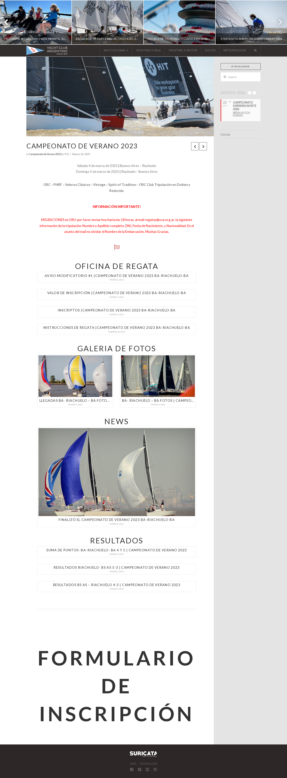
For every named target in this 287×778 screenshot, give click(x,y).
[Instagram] (155, 769)
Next (278, 22)
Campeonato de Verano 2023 (45, 154)
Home (133, 763)
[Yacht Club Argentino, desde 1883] (46, 50)
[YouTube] (147, 769)
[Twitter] (139, 769)
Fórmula (225, 134)
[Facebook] (131, 769)
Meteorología (148, 763)
